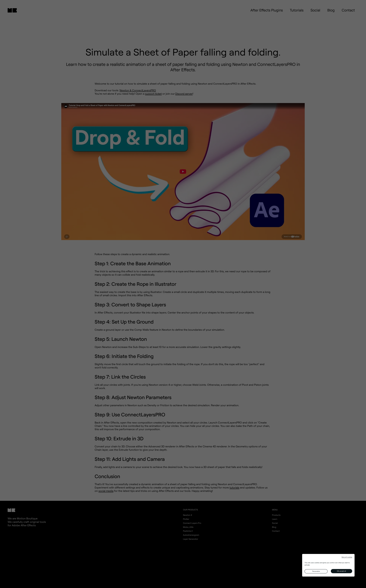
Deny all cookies (347, 557)
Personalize (316, 571)
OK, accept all (341, 571)
